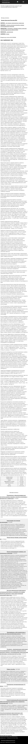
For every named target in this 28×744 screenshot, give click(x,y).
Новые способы (11, 669)
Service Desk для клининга (6, 735)
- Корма (5, 34)
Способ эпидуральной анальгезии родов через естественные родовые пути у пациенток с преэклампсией (13, 701)
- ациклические (7, 31)
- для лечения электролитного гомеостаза (12, 23)
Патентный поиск (6, 2)
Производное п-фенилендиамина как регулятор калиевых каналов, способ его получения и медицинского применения (13, 497)
